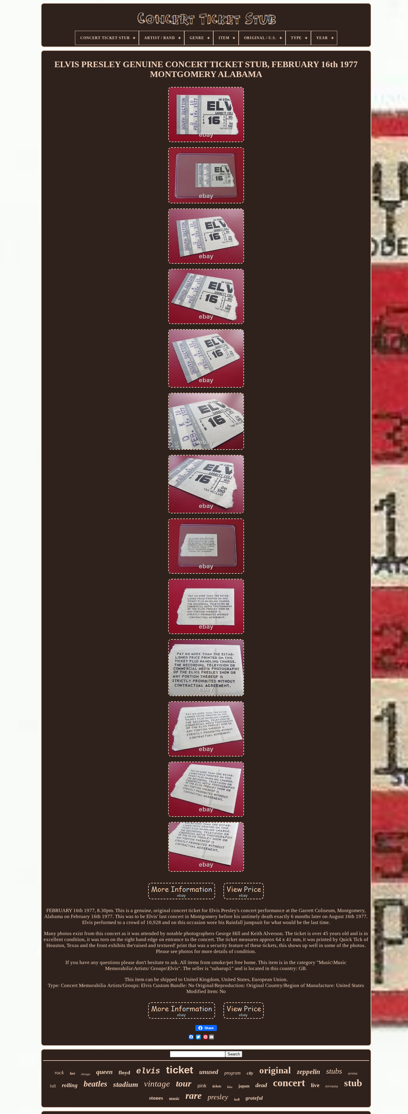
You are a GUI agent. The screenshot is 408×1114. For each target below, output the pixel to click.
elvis (148, 1071)
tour (183, 1083)
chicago (85, 1074)
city (250, 1073)
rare (193, 1095)
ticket (179, 1069)
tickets (216, 1086)
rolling (70, 1085)
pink (201, 1085)
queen (104, 1071)
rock (59, 1072)
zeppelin (308, 1071)
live (315, 1085)
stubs (334, 1071)
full (53, 1086)
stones (156, 1098)
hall (237, 1099)
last (72, 1073)
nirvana (331, 1086)
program (232, 1072)
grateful (254, 1098)
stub (353, 1083)
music (174, 1098)
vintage (157, 1083)
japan (243, 1086)
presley (218, 1097)
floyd (124, 1072)
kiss (229, 1087)
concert (289, 1082)
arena (353, 1073)
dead (261, 1085)
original (275, 1070)
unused (208, 1071)
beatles (95, 1083)
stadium (125, 1084)
